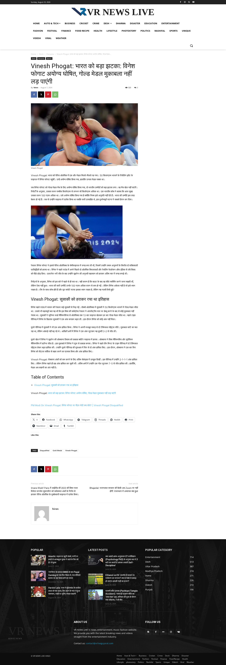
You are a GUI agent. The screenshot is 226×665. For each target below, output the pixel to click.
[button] (191, 45)
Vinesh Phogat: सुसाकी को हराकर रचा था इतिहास (56, 385)
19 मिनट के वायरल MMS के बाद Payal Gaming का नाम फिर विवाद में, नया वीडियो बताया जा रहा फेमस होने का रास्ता (64, 575)
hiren (36, 87)
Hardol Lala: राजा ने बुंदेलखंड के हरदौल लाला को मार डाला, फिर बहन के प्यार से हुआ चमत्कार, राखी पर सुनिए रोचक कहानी (64, 591)
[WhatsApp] (55, 94)
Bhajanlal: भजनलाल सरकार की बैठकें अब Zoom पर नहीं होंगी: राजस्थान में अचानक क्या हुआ (114, 490)
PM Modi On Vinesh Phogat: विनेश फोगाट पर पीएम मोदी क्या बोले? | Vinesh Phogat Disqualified (77, 405)
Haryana (50, 54)
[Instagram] (185, 2)
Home (33, 54)
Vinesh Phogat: (71, 450)
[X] (189, 2)
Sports (49, 58)
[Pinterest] (48, 94)
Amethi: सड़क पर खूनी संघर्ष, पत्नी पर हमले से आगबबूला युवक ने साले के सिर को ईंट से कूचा (63, 559)
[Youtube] (193, 2)
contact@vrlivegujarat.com (99, 643)
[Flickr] (163, 632)
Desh (41, 54)
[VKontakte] (179, 632)
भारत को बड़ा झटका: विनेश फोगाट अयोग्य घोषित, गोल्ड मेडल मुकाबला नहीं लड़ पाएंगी (82, 393)
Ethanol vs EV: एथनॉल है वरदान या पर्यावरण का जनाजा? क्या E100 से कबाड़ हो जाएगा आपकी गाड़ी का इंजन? (120, 578)
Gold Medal (57, 450)
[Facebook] (180, 2)
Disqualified (44, 450)
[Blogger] (148, 632)
